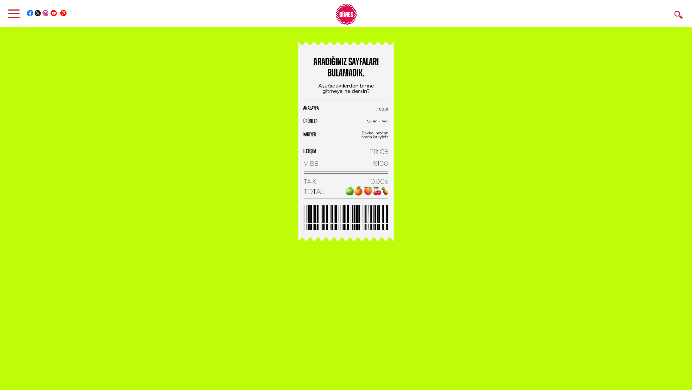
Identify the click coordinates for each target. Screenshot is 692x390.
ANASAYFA (311, 108)
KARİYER (309, 134)
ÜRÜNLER (310, 121)
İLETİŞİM (309, 151)
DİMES (349, 16)
